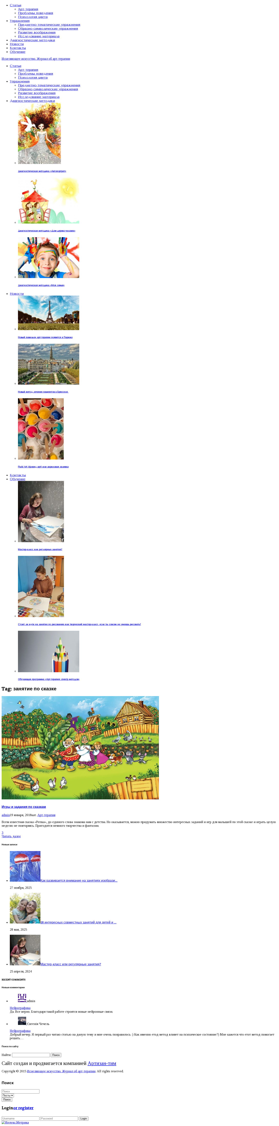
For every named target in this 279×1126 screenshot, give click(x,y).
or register (23, 1108)
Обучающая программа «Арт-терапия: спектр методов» (48, 679)
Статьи (15, 5)
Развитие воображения (37, 32)
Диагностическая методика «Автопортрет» (42, 171)
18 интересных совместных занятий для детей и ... (78, 922)
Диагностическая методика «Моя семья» (41, 285)
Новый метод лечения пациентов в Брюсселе (43, 392)
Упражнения (20, 21)
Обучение (17, 52)
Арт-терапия (28, 9)
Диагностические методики (32, 40)
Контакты (18, 48)
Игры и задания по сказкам (24, 807)
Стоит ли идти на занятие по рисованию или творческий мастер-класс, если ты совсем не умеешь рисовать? (79, 624)
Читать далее (11, 836)
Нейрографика (20, 1008)
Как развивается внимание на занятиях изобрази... (78, 880)
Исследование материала (38, 36)
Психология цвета (33, 17)
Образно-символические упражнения (48, 28)
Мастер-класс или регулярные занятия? (40, 549)
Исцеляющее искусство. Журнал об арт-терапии (36, 58)
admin (6, 815)
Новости (17, 44)
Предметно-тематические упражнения (49, 25)
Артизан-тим (102, 1063)
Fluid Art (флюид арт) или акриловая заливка (43, 466)
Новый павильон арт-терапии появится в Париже (45, 337)
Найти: (6, 1055)
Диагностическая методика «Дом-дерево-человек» (46, 230)
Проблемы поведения (35, 13)
